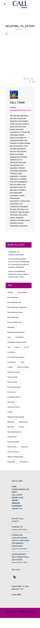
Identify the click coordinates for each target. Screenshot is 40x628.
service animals (13, 452)
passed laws (12, 437)
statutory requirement (15, 457)
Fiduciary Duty (12, 377)
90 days (10, 292)
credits (10, 367)
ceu (8, 347)
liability (10, 412)
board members (13, 317)
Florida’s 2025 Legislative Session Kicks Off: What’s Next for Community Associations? (18, 261)
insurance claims (13, 407)
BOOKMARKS (17, 506)
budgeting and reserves (16, 332)
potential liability (13, 442)
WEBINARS (16, 503)
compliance (11, 362)
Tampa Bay (11, 462)
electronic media (23, 367)
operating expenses (14, 432)
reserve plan (12, 447)
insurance (11, 402)
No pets (21, 427)
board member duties (15, 312)
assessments (22, 292)
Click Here (16, 595)
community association (15, 357)
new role (10, 427)
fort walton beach (13, 397)
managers (11, 422)
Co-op (26, 347)
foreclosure (11, 392)
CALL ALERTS (17, 495)
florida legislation (14, 387)
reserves (24, 447)
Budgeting (11, 327)
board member (12, 297)
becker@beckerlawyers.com (20, 110)
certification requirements (16, 342)
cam (9, 337)
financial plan (12, 382)
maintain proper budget (15, 417)
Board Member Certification (17, 307)
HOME (14, 487)
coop (22, 362)
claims (17, 347)
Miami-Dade (23, 422)
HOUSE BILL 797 (13, 252)
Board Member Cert (14, 302)
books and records (14, 322)
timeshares (24, 462)
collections (11, 352)
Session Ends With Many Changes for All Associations (20, 557)
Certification (19, 337)
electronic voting (13, 372)
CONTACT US (17, 509)
